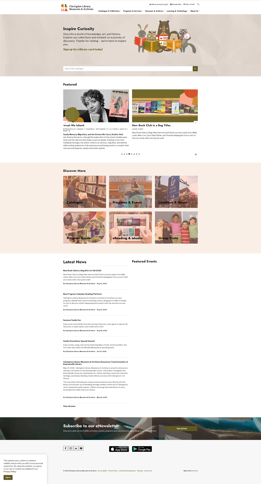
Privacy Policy (10, 472)
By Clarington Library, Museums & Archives (79, 283)
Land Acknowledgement (127, 471)
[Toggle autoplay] (196, 154)
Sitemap (140, 471)
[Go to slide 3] (126, 154)
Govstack (194, 471)
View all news (69, 406)
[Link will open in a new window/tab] (119, 449)
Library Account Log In (159, 4)
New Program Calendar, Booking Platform (82, 294)
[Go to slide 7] (136, 154)
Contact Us (148, 471)
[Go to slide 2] (124, 154)
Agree (8, 477)
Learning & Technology (177, 11)
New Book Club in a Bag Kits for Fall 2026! (82, 271)
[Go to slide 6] (134, 154)
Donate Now (176, 4)
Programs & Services (132, 11)
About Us (194, 11)
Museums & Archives (154, 11)
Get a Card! (190, 4)
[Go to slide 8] (139, 154)
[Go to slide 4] (129, 154)
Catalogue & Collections (109, 11)
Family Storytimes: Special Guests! (79, 341)
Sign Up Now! (182, 429)
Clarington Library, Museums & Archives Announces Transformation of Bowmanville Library (95, 363)
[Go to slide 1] (122, 154)
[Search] (195, 68)
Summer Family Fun (72, 320)
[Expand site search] (198, 4)
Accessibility (102, 471)
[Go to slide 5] (132, 154)
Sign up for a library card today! (83, 49)
